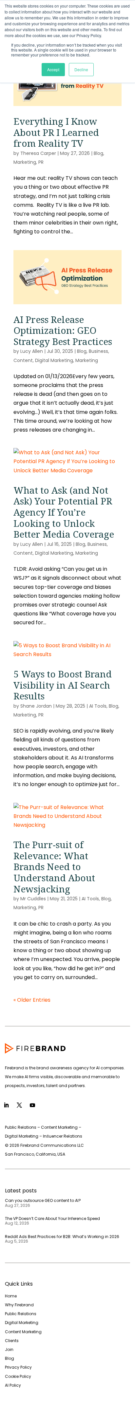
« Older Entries (31, 1000)
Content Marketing (23, 1332)
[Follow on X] (19, 1105)
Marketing (24, 162)
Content (23, 360)
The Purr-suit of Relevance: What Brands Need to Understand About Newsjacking (54, 866)
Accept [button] (53, 69)
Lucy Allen (31, 351)
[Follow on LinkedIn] (6, 1105)
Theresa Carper (38, 153)
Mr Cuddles (33, 898)
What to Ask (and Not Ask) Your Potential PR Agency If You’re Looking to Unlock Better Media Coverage (63, 512)
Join (9, 1349)
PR (41, 162)
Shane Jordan (36, 706)
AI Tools (97, 706)
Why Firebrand (19, 1305)
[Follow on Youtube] (32, 1105)
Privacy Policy (18, 1367)
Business (98, 351)
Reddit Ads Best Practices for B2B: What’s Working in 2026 (62, 1236)
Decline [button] (81, 69)
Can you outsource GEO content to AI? (43, 1200)
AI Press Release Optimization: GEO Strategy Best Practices (62, 330)
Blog (98, 153)
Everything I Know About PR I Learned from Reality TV (56, 132)
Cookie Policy (18, 1376)
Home (11, 1296)
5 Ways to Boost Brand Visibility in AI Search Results (62, 685)
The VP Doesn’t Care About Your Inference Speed (52, 1218)
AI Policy (13, 1385)
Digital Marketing (54, 360)
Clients (12, 1340)
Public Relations (20, 1313)
